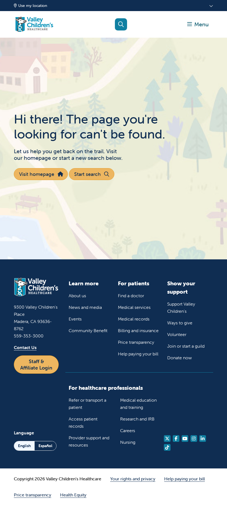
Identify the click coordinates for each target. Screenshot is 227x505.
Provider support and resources (89, 441)
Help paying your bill (138, 354)
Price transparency (136, 342)
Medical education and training (138, 403)
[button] (198, 24)
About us (77, 295)
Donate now (179, 357)
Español (45, 445)
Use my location (32, 5)
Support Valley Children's (181, 307)
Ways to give (179, 322)
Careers (127, 430)
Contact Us (25, 347)
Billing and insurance (138, 330)
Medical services (134, 307)
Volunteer (176, 334)
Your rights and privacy (132, 478)
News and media (85, 307)
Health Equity (73, 495)
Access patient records (83, 422)
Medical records (133, 319)
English (24, 445)
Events (75, 319)
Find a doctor (131, 295)
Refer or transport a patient (87, 403)
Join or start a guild (186, 346)
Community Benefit (88, 330)
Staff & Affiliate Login (36, 364)
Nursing (127, 442)
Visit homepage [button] (36, 174)
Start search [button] (87, 174)
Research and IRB (137, 419)
